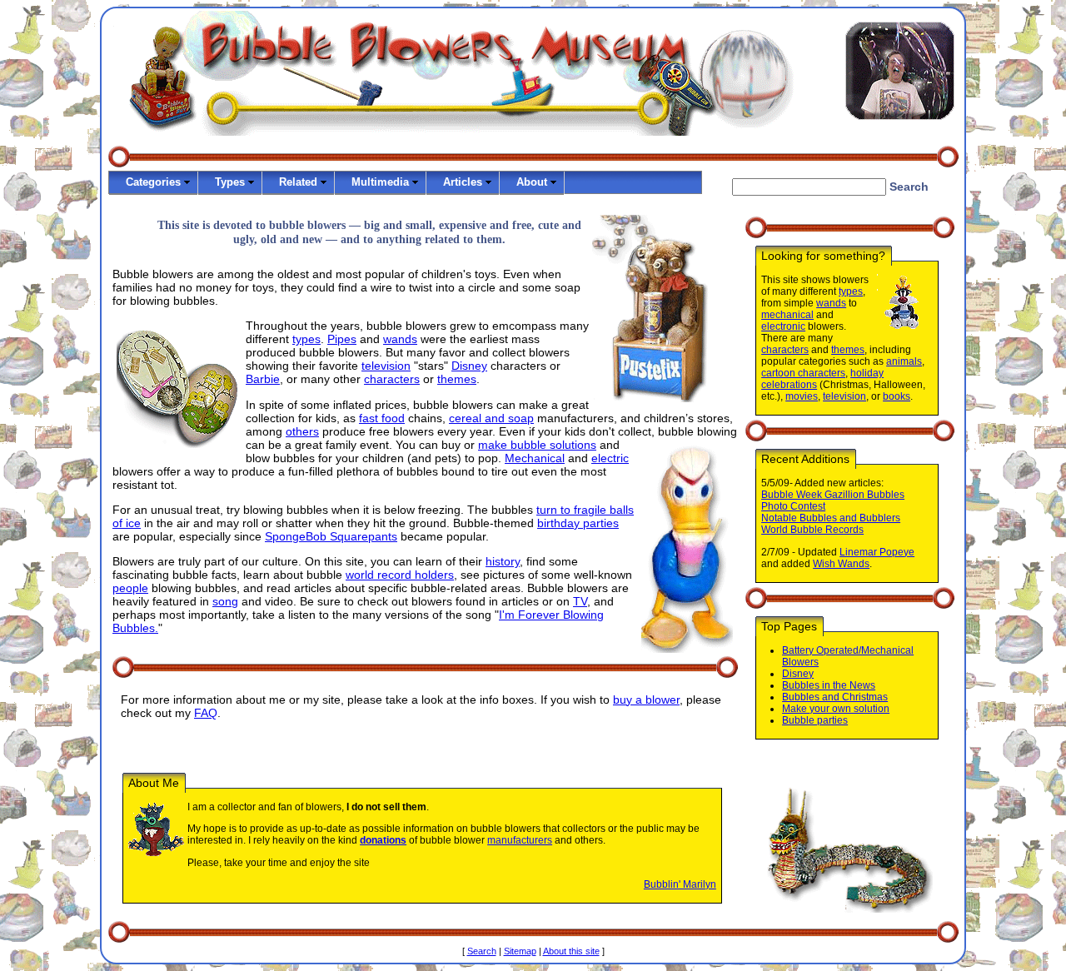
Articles (462, 182)
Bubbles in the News (828, 685)
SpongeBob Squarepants (331, 536)
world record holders (400, 574)
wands (400, 339)
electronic (783, 326)
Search (481, 951)
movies (801, 396)
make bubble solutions (537, 444)
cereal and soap (491, 418)
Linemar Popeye (876, 552)
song (225, 601)
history (503, 561)
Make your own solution (835, 709)
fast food (382, 418)
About (531, 182)
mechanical (787, 315)
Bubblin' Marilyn (680, 884)
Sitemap (520, 951)
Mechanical (535, 458)
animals (904, 361)
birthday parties (578, 523)
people (130, 588)
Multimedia (380, 182)
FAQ (205, 713)
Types (230, 182)
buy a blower (646, 699)
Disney (469, 365)
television (386, 365)
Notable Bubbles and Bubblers (830, 518)
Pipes (341, 339)
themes (456, 379)
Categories (153, 182)
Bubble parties (815, 720)
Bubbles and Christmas (835, 697)
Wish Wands (841, 564)
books (896, 396)
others (302, 431)
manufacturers (519, 840)
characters (392, 379)
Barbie (263, 379)
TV (580, 601)
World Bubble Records (812, 529)
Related (298, 182)
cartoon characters (803, 373)
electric (610, 458)
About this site (571, 951)
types (306, 339)
